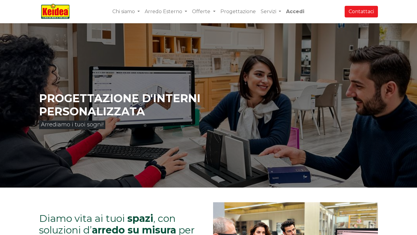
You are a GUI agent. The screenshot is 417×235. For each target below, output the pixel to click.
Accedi (295, 11)
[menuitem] (238, 12)
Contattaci (361, 11)
